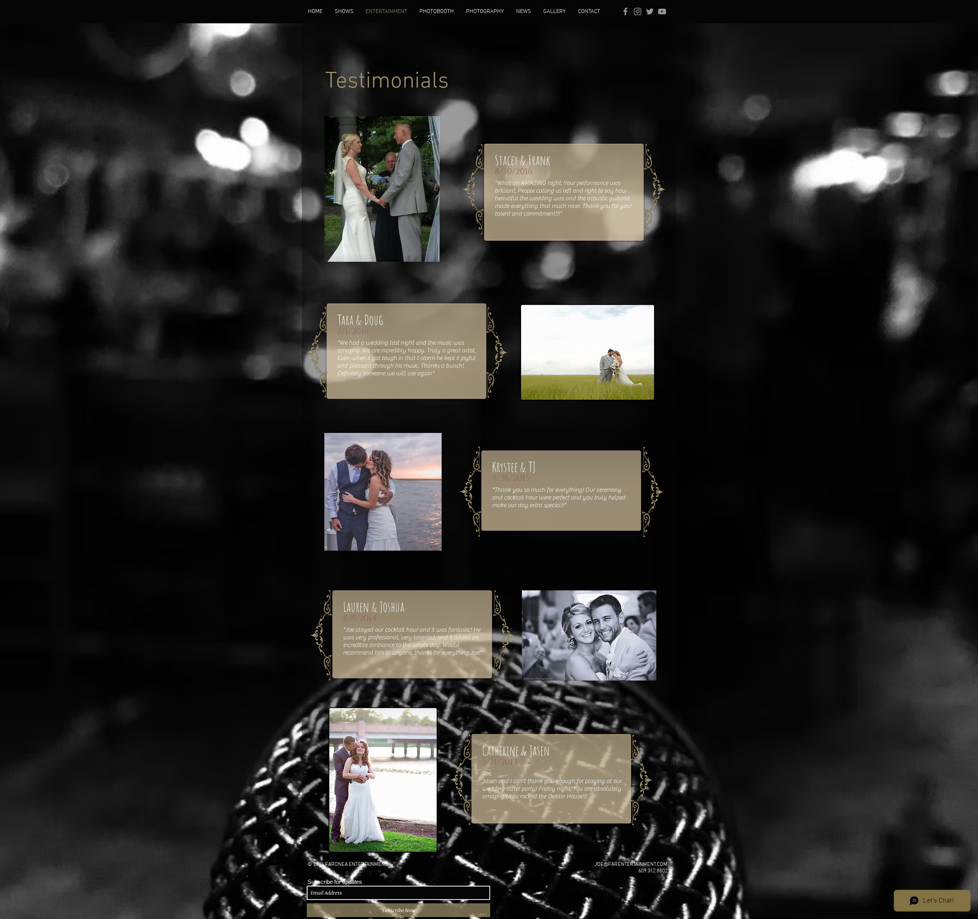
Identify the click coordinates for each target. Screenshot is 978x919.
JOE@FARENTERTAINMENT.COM (630, 864)
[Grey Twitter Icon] (650, 11)
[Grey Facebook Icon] (625, 11)
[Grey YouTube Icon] (662, 11)
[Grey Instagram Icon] (638, 11)
